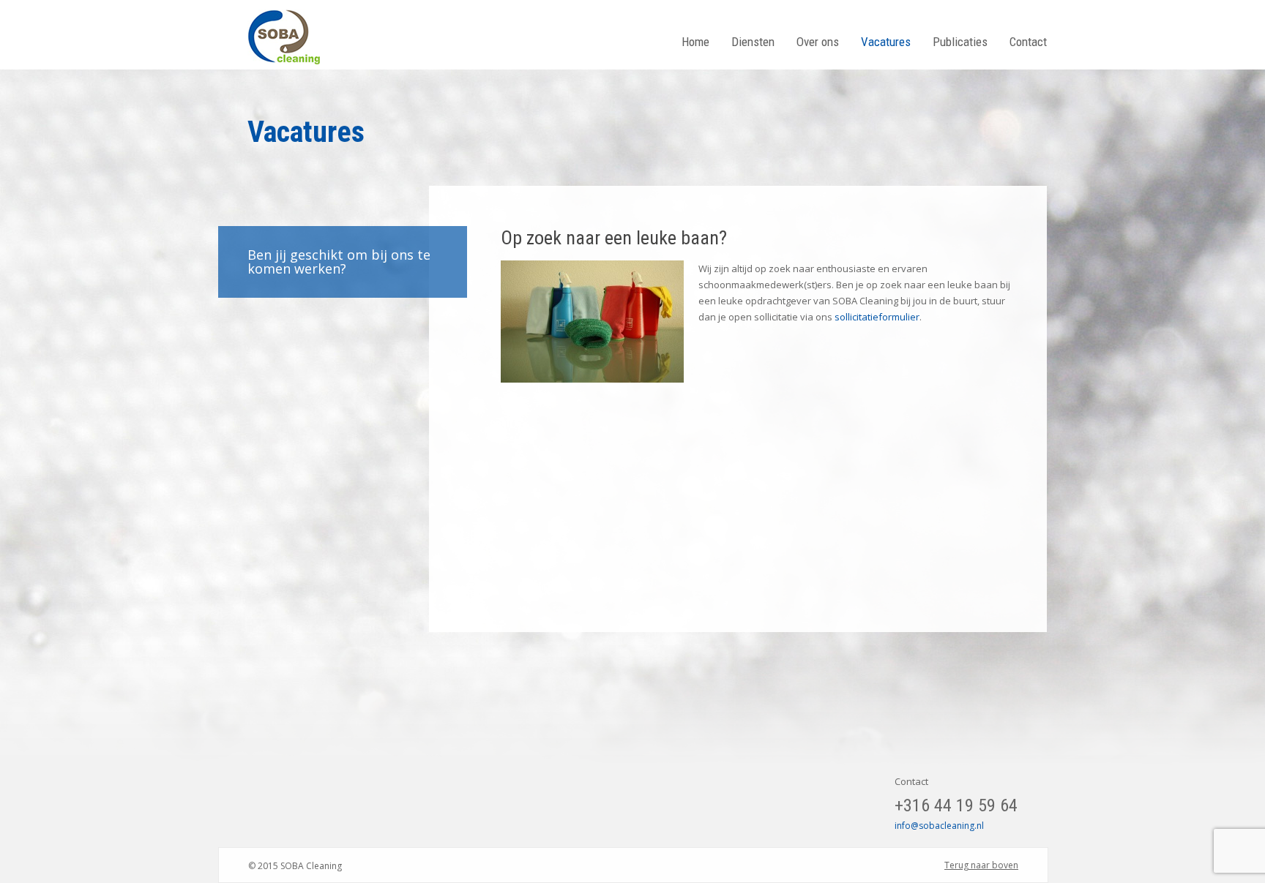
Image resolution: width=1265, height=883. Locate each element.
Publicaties (960, 41)
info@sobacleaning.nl (939, 825)
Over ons (817, 41)
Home (695, 41)
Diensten (753, 41)
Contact (1028, 41)
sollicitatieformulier (877, 316)
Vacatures (886, 41)
